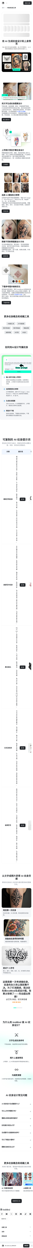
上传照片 (5, 164)
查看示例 (5, 256)
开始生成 (5, 211)
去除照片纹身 (18, 294)
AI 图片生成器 (21, 111)
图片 (3, 7)
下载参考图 (6, 302)
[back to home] (3, 3)
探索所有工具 (16, 1201)
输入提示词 (6, 119)
